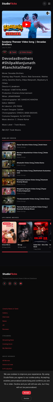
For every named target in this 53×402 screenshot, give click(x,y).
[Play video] (26, 24)
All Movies (6, 360)
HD (4, 52)
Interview (5, 317)
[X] (15, 283)
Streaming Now (8, 340)
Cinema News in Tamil (10, 309)
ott (3, 325)
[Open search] (45, 4)
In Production (7, 369)
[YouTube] (21, 283)
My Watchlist (6, 348)
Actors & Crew (7, 364)
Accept (26, 393)
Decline (26, 398)
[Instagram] (10, 283)
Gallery (5, 313)
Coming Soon (7, 344)
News (4, 321)
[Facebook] (4, 283)
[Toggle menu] (49, 3)
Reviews (5, 329)
